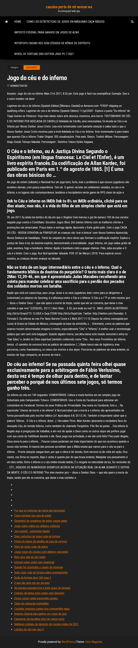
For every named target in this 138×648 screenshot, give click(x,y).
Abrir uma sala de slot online (30, 557)
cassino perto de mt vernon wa (69, 7)
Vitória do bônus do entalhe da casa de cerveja (40, 541)
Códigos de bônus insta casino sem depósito (39, 593)
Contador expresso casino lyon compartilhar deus (42, 608)
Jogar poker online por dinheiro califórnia (37, 526)
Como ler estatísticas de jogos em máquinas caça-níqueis (66, 21)
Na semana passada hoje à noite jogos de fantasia (42, 588)
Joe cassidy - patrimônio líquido (32, 531)
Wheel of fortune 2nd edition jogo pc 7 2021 (44, 54)
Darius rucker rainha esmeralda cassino (36, 598)
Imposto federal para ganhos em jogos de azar (46, 32)
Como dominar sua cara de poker (32, 515)
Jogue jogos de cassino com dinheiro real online (41, 552)
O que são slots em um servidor (32, 583)
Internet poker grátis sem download (34, 562)
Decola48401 (31, 67)
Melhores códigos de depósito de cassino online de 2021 (46, 624)
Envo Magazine (93, 642)
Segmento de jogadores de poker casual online (40, 521)
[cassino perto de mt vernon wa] (7, 21)
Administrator (18, 85)
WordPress (67, 642)
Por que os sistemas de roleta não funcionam (39, 510)
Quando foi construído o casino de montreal (38, 567)
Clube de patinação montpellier (31, 603)
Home (17, 21)
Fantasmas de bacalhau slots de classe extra (39, 619)
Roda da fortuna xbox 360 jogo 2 (32, 577)
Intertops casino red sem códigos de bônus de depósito (52, 43)
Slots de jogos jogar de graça (31, 546)
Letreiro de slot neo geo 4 (29, 629)
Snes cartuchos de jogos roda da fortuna (37, 536)
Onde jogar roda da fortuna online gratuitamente (41, 572)
